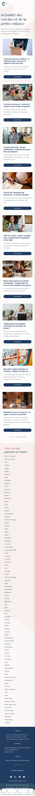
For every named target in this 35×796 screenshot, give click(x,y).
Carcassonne (8, 514)
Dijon (6, 529)
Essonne (7, 686)
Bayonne (7, 489)
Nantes (6, 598)
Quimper (7, 623)
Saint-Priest (8, 698)
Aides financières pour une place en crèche (17, 739)
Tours (6, 662)
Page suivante (21, 436)
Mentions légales (10, 787)
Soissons (7, 644)
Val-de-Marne (9, 710)
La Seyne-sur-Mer (10, 550)
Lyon (6, 692)
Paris (6, 695)
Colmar (6, 526)
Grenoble (7, 538)
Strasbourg (8, 647)
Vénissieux (7, 716)
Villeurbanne (8, 720)
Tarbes (6, 650)
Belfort (6, 495)
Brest (6, 501)
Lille (5, 568)
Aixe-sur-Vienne (9, 459)
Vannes (6, 671)
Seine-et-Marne (9, 701)
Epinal (6, 535)
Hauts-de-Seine (9, 689)
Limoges (7, 571)
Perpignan (7, 617)
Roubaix (7, 632)
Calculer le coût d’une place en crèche (16, 737)
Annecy (7, 471)
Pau (5, 614)
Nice (5, 604)
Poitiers (6, 620)
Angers (6, 468)
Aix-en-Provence (10, 456)
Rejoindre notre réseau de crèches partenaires (17, 760)
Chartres (7, 517)
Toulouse (7, 656)
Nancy (6, 595)
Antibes (7, 474)
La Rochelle (8, 547)
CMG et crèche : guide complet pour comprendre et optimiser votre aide (17, 238)
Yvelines (7, 723)
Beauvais (7, 492)
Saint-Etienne (8, 638)
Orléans (7, 610)
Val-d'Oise (7, 707)
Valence (7, 665)
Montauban (8, 586)
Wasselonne (8, 680)
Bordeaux (7, 498)
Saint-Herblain (9, 641)
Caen (6, 505)
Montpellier (8, 589)
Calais (6, 507)
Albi (5, 462)
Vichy (6, 674)
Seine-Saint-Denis (10, 704)
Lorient (6, 574)
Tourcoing (7, 659)
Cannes (6, 511)
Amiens (6, 465)
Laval (6, 553)
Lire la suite (17, 76)
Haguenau (7, 541)
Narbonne (7, 601)
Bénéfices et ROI (9, 752)
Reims (6, 626)
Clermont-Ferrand (10, 520)
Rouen (6, 635)
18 (14, 436)
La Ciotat (7, 544)
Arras (6, 477)
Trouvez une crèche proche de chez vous (17, 735)
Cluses (6, 523)
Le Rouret (7, 562)
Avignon (7, 483)
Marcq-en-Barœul (10, 577)
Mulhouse (7, 592)
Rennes (6, 629)
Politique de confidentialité (22, 787)
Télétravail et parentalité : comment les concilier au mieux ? (15, 326)
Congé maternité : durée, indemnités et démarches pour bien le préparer (17, 149)
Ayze (6, 486)
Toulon (6, 653)
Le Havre (7, 556)
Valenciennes (8, 668)
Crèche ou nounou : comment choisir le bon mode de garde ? (17, 105)
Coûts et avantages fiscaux (12, 749)
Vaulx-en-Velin (9, 713)
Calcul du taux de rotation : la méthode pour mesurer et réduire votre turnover (16, 61)
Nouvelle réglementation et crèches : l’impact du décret (16, 370)
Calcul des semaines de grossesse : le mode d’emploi (16, 193)
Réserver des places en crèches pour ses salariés (17, 747)
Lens (6, 565)
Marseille (7, 580)
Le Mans (7, 559)
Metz (6, 583)
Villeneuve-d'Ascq (10, 677)
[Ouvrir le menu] (28, 4)
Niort (6, 607)
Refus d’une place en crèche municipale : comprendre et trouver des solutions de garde (17, 283)
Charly (6, 683)
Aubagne (7, 480)
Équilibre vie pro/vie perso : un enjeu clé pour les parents (17, 413)
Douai (6, 532)
